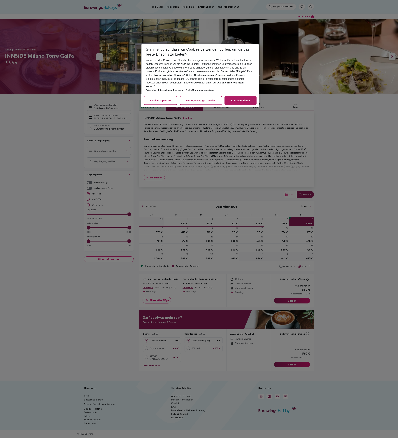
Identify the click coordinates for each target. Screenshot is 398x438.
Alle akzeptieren (240, 100)
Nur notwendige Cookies (200, 100)
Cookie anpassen (160, 100)
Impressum (178, 90)
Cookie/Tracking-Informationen (200, 90)
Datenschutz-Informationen (159, 90)
